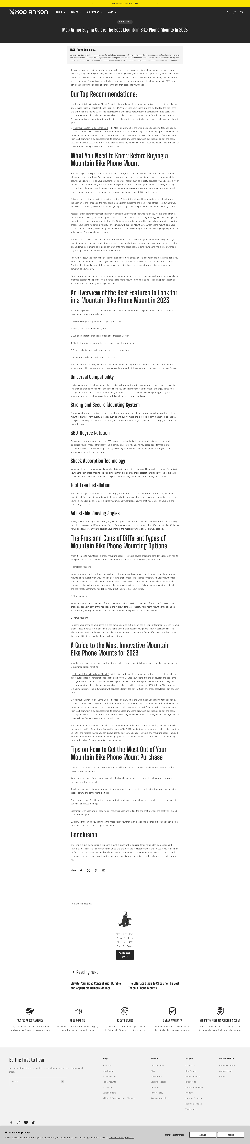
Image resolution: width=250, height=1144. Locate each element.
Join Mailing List (158, 1082)
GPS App (155, 1087)
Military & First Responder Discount (119, 1098)
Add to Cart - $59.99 (125, 955)
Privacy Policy (157, 1092)
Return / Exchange (193, 1098)
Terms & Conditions (160, 1098)
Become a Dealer (227, 1065)
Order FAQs (190, 1082)
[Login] (234, 12)
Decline (230, 1134)
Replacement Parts (194, 1087)
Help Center (190, 1071)
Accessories (108, 1087)
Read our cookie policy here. (121, 1137)
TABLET (74, 12)
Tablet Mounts (109, 1082)
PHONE (59, 12)
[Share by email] (103, 870)
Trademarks (190, 1109)
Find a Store (156, 1076)
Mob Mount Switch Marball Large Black (90, 128)
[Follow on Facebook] (11, 1122)
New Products (109, 1071)
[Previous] (92, 3)
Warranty (189, 1092)
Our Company (157, 1065)
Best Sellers (108, 1065)
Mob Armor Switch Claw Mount (154, 577)
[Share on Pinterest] (96, 870)
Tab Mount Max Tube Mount (86, 725)
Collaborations (109, 1092)
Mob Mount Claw (125, 22)
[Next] (157, 3)
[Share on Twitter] (88, 870)
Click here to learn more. (229, 1030)
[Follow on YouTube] (26, 1122)
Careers (223, 1076)
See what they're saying (36, 1030)
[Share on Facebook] (81, 870)
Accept (203, 1134)
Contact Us (190, 1065)
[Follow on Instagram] (19, 1122)
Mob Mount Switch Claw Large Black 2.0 (90, 104)
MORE (110, 12)
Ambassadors (225, 1071)
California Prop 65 (193, 1103)
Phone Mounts (109, 1076)
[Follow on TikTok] (33, 1122)
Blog (153, 1071)
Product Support (193, 1076)
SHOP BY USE (93, 12)
